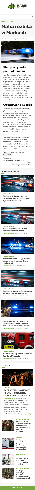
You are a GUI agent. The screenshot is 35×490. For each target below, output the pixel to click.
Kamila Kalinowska (8, 39)
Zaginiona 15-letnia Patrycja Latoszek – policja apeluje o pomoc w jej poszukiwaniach (17, 183)
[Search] (32, 17)
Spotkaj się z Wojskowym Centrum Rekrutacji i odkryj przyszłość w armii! (8, 473)
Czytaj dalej (27, 414)
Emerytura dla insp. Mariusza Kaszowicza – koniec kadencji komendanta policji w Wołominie (17, 308)
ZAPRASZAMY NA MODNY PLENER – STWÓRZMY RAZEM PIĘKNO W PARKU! (17, 377)
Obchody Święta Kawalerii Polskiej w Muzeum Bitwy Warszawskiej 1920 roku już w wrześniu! (8, 425)
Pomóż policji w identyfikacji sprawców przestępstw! (17, 215)
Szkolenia (19, 437)
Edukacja (19, 456)
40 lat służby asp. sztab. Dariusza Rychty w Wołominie (17, 340)
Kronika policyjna (7, 21)
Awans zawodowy (21, 454)
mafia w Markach (12, 152)
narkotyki (21, 152)
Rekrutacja (19, 468)
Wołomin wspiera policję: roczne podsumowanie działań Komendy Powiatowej (17, 245)
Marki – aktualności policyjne (13, 159)
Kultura (6, 387)
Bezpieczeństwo (21, 436)
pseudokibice (7, 154)
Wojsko (26, 468)
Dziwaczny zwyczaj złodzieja (21, 164)
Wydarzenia (25, 419)
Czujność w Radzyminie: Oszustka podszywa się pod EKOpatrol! (17, 278)
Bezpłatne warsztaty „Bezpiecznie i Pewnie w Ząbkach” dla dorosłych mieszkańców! (8, 443)
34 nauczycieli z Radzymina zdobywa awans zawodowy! (8, 459)
